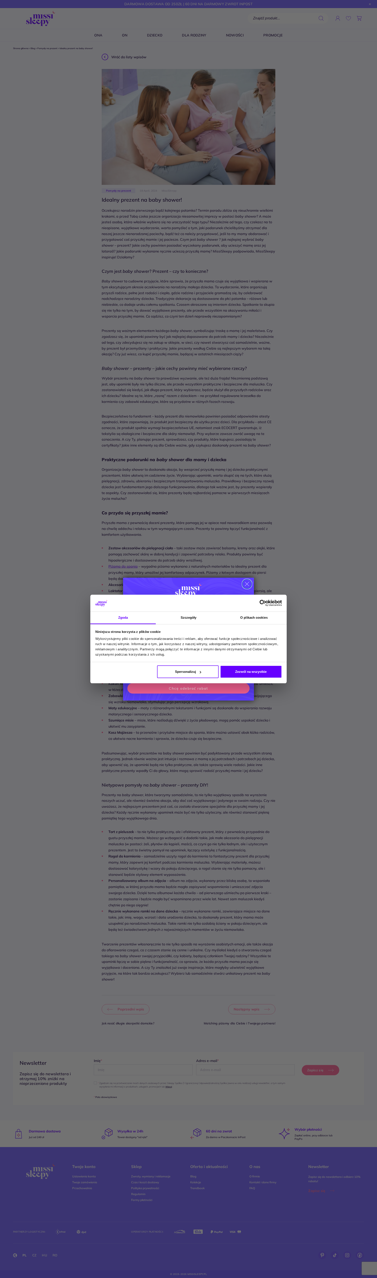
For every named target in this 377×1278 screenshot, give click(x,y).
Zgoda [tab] (123, 617)
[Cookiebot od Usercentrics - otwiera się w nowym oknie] (263, 603)
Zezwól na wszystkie (251, 671)
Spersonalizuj (185, 671)
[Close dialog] (247, 584)
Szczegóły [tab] (189, 617)
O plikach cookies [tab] (254, 617)
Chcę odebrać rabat (188, 688)
